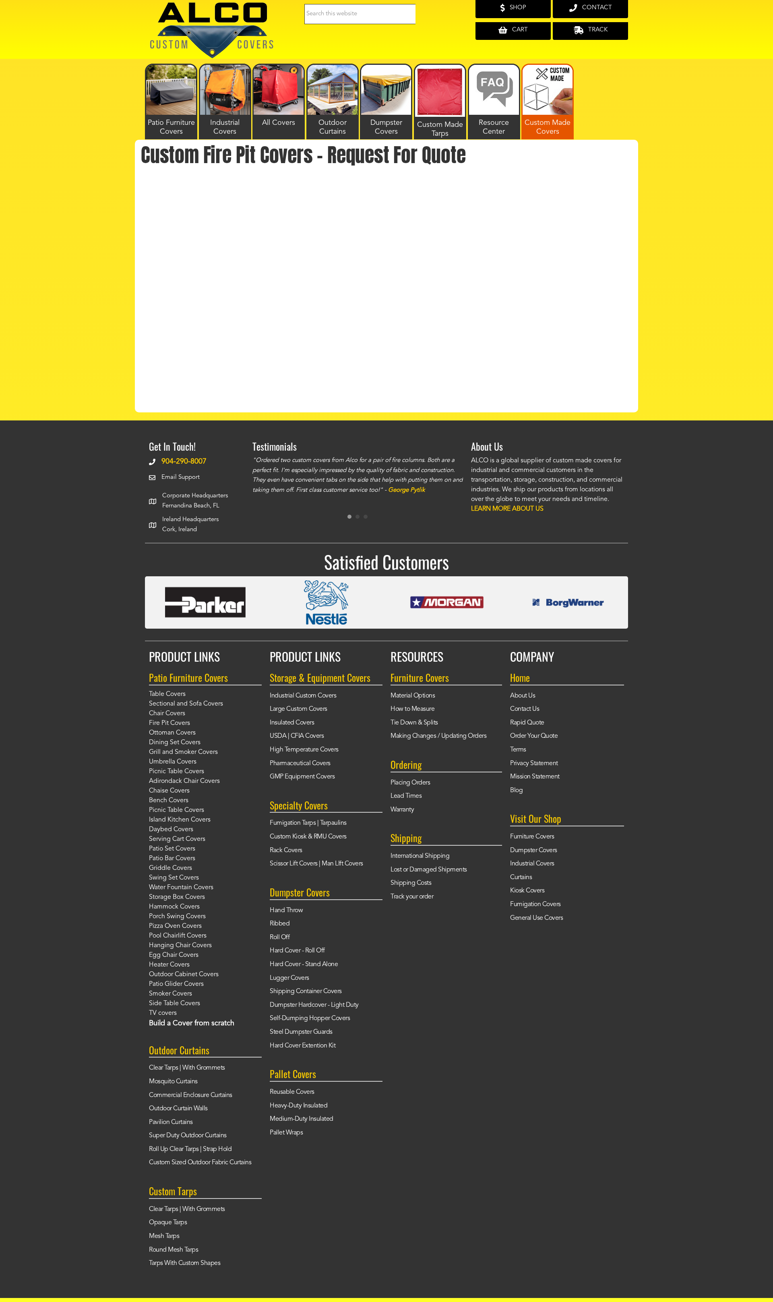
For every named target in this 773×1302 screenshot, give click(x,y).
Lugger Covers (289, 978)
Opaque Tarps (168, 1222)
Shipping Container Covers (306, 991)
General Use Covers (536, 918)
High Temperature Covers (304, 750)
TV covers (163, 1013)
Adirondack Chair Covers (184, 781)
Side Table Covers (174, 1003)
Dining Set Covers (174, 742)
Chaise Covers (169, 791)
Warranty (402, 810)
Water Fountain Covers (181, 887)
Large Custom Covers (298, 709)
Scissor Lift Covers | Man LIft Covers (316, 864)
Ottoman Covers (172, 733)
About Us (522, 696)
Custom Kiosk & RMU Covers (308, 837)
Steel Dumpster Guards (301, 1032)
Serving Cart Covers (177, 839)
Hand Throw (286, 910)
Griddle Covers (170, 868)
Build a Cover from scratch (191, 1023)
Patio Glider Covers (176, 984)
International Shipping (420, 856)
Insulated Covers (292, 723)
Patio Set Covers (172, 849)
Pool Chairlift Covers (178, 936)
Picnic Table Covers (176, 771)
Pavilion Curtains (171, 1122)
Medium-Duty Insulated (301, 1119)
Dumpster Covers (533, 850)
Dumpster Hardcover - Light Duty (314, 1005)
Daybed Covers (171, 829)
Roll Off (279, 937)
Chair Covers (167, 713)
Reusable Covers (292, 1092)
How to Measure (412, 709)
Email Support (180, 477)
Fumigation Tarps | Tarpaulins (308, 823)
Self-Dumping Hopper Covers (310, 1018)
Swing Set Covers (174, 878)
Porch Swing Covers (177, 916)
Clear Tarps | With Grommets (187, 1068)
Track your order (412, 897)
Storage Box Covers (177, 897)
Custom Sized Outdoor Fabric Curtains (200, 1162)
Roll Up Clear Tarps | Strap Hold (190, 1149)
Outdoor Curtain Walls (178, 1108)
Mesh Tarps (164, 1236)
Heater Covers (169, 965)
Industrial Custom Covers (303, 696)
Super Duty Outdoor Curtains (188, 1135)
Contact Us (524, 709)
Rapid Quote (527, 723)
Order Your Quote (534, 736)
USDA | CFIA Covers (297, 736)
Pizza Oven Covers (175, 926)
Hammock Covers (174, 907)
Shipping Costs (411, 883)
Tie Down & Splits (414, 723)
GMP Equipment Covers (302, 777)
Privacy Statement (534, 763)
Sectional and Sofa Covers (186, 704)
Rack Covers (286, 850)
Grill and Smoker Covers (183, 752)
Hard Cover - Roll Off (297, 951)
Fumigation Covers (535, 904)
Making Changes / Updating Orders (438, 736)
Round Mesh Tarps (173, 1250)
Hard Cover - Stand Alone (304, 964)
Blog (516, 790)
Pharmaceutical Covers (300, 763)
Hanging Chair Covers (180, 945)
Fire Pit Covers (169, 723)
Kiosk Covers (527, 891)
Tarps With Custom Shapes (184, 1263)
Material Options (413, 696)
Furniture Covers (532, 837)
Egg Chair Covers (173, 955)
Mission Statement (535, 777)
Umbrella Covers (172, 762)
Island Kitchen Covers (180, 820)
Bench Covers (168, 800)
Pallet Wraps (286, 1133)
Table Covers (167, 694)
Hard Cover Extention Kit (302, 1046)
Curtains (521, 877)
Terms (518, 750)
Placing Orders (410, 783)
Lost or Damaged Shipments (429, 870)
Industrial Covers (532, 864)
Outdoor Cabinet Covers (184, 974)
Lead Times (406, 796)
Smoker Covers (170, 994)
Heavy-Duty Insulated (298, 1106)
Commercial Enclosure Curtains (190, 1095)
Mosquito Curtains (173, 1081)
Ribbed (279, 924)
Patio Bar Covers (172, 858)
